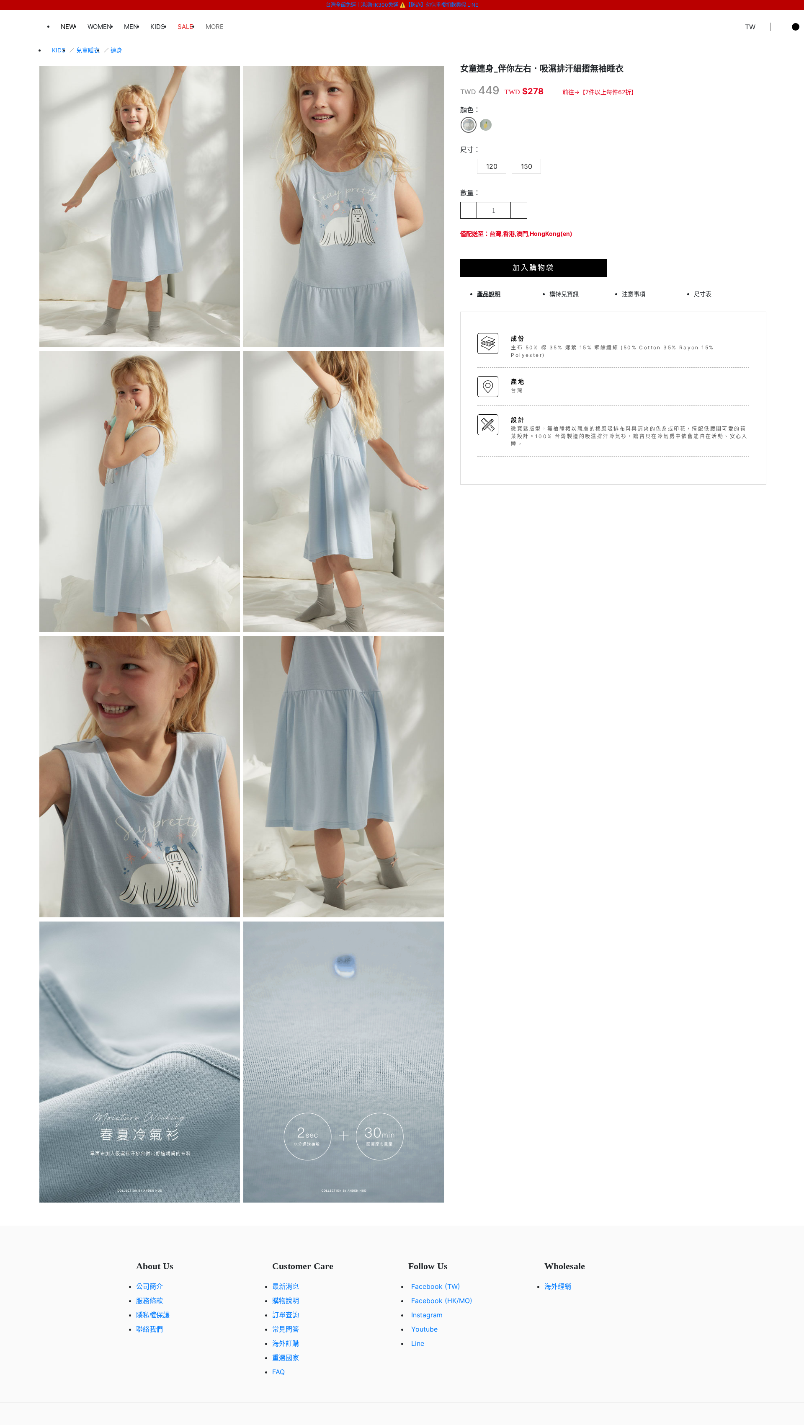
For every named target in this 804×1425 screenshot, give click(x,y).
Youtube (424, 1329)
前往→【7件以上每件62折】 (599, 92)
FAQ (278, 1372)
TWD (468, 92)
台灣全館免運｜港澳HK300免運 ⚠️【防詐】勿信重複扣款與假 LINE (402, 5)
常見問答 (285, 1329)
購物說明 (285, 1300)
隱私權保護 (153, 1315)
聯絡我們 (149, 1329)
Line (417, 1343)
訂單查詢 (285, 1315)
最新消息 (285, 1286)
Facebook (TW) (435, 1286)
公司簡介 (149, 1286)
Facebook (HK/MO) (441, 1300)
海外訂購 (285, 1343)
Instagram (427, 1315)
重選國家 (285, 1357)
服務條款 (149, 1300)
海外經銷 (557, 1286)
